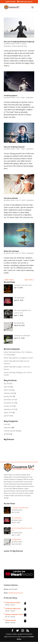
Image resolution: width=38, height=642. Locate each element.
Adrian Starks (10, 44)
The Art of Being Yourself (14, 147)
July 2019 (7, 416)
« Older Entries (9, 280)
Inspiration (7, 46)
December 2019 (9, 400)
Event (6, 424)
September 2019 (9, 409)
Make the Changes (11, 251)
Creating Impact (10, 95)
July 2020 (7, 383)
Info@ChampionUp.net (15, 593)
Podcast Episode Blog (19, 46)
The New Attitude (11, 198)
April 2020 (7, 387)
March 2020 (8, 390)
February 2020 (9, 393)
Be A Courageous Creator (24, 358)
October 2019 (8, 406)
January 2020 (8, 396)
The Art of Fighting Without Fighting (19, 41)
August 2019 (8, 412)
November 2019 (9, 403)
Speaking (7, 434)
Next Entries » (29, 280)
